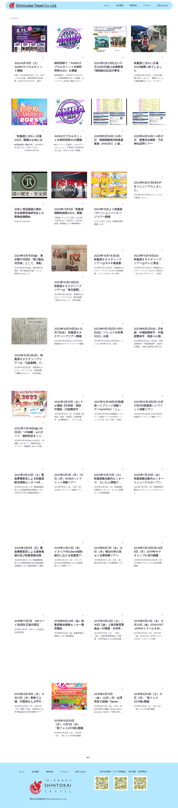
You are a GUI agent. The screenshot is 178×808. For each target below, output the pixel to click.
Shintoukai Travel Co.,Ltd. (36, 5)
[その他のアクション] (44, 57)
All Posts (15, 18)
